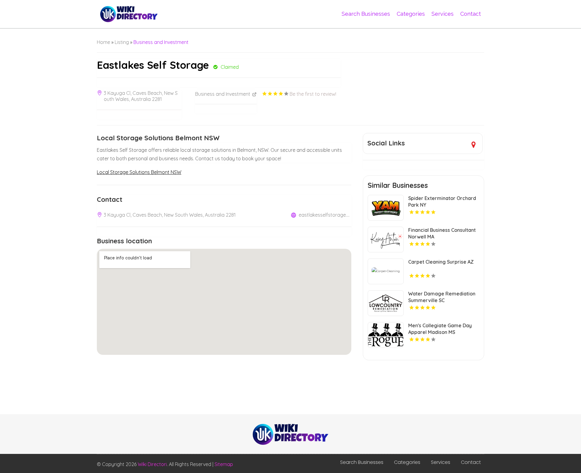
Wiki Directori (152, 464)
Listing (122, 42)
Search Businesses (366, 14)
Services (443, 14)
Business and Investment (161, 42)
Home (103, 42)
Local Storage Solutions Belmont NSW (139, 172)
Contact (470, 14)
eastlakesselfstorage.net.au (325, 215)
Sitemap (224, 464)
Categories (411, 14)
